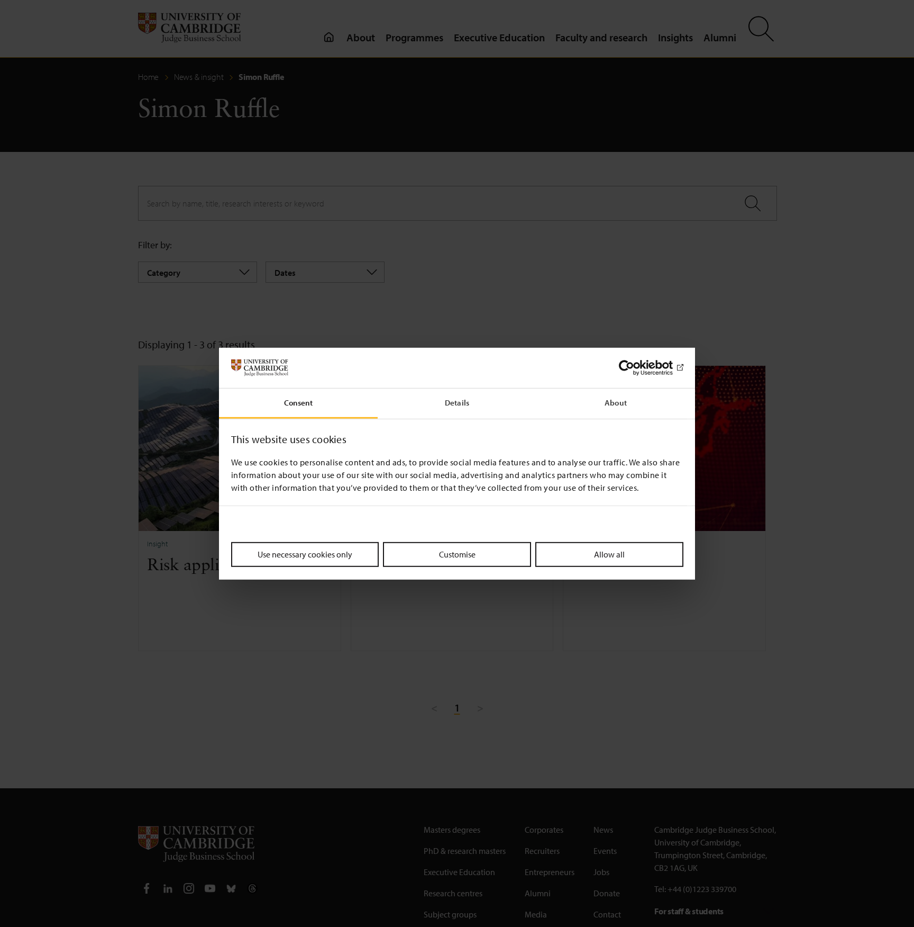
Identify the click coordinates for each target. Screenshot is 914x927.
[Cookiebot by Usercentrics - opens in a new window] (637, 368)
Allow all (609, 554)
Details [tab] (457, 403)
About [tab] (616, 403)
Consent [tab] (298, 403)
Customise (457, 554)
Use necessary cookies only (305, 554)
